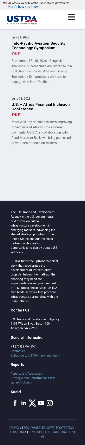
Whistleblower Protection (52, 428)
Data (22, 432)
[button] (74, 19)
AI (42, 436)
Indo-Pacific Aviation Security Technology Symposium (39, 45)
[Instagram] (49, 403)
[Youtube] (41, 403)
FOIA (13, 432)
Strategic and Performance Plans (33, 378)
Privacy (15, 428)
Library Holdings (21, 382)
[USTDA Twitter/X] (32, 403)
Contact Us (18, 351)
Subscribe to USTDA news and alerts (35, 355)
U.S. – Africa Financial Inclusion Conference (41, 106)
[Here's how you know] (42, 5)
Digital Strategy (60, 432)
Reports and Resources (26, 373)
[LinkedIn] (23, 403)
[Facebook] (15, 403)
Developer (37, 432)
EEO (26, 428)
